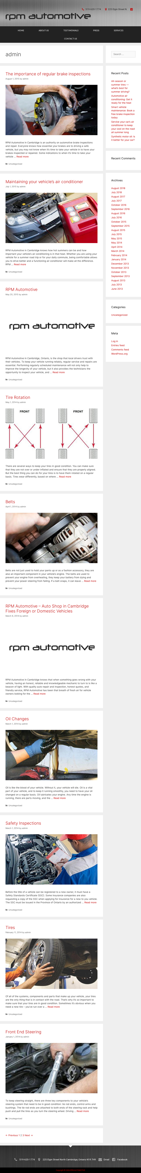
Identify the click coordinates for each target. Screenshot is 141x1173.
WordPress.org (119, 353)
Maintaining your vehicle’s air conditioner (44, 181)
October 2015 (118, 221)
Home (21, 30)
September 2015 (120, 226)
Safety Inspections (23, 823)
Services (118, 30)
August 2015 (118, 230)
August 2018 (118, 188)
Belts (10, 501)
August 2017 (118, 196)
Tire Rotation (18, 397)
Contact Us (70, 38)
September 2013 (120, 276)
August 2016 (118, 213)
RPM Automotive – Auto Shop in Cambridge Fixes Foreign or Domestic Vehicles (47, 608)
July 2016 (116, 217)
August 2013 (118, 280)
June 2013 (117, 288)
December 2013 (120, 263)
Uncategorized (15, 164)
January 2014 (118, 259)
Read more (23, 156)
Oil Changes (17, 718)
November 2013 (120, 267)
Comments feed (120, 349)
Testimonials (70, 30)
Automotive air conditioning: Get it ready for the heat (121, 99)
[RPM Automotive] (48, 16)
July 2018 (116, 192)
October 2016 (118, 205)
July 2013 (116, 284)
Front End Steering (23, 1031)
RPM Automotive (21, 289)
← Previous (12, 1135)
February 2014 (119, 255)
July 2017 (116, 200)
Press (96, 30)
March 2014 (117, 251)
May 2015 (116, 238)
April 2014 (116, 247)
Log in (114, 341)
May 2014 (116, 242)
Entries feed (118, 345)
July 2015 (116, 234)
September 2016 (120, 209)
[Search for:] (123, 54)
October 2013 (118, 272)
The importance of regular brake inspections (48, 73)
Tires (10, 927)
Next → (29, 1135)
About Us (44, 30)
